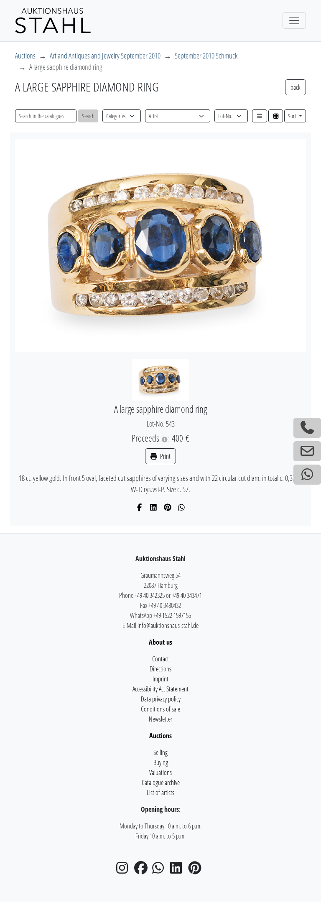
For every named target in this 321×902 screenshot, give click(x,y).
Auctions (25, 56)
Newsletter (160, 719)
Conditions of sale (160, 709)
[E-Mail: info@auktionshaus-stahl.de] (307, 451)
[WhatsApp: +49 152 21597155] (307, 475)
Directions (160, 668)
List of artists (160, 792)
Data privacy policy (161, 699)
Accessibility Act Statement (160, 689)
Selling (160, 752)
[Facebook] (140, 507)
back (295, 87)
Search (88, 116)
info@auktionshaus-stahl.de (168, 625)
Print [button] (165, 456)
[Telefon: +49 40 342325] (307, 428)
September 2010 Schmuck (206, 56)
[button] (259, 115)
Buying (160, 762)
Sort (292, 116)
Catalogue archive (161, 782)
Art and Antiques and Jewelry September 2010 (105, 56)
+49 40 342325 (150, 595)
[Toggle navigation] (294, 20)
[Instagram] (124, 870)
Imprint (160, 678)
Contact (160, 658)
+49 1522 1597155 (172, 615)
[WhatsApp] (181, 507)
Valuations (160, 772)
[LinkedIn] (153, 507)
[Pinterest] (168, 507)
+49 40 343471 (187, 595)
